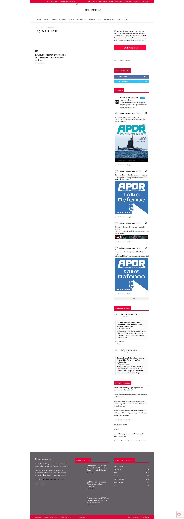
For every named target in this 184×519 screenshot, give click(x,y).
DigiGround (82, 517)
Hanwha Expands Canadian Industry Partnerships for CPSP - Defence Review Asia (130, 360)
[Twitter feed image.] (131, 142)
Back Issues (118, 1)
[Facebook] (36, 1)
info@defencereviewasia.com (53, 479)
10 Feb (138, 223)
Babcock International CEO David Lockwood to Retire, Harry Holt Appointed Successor (98, 500)
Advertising (136, 1)
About (95, 1)
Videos (111, 1)
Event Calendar (103, 1)
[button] (146, 20)
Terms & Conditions (133, 517)
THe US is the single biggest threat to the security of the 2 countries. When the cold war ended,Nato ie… (130, 401)
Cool (117, 426)
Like (145, 77)
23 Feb (138, 171)
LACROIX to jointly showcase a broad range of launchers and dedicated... (50, 57)
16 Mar (138, 113)
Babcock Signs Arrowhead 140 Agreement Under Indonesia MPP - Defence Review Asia (130, 324)
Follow (144, 81)
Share (118, 344)
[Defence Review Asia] (92, 10)
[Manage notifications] (179, 514)
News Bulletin (127, 1)
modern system (124, 417)
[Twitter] (40, 1)
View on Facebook (120, 341)
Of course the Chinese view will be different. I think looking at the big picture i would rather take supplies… (130, 410)
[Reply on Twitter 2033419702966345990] (116, 165)
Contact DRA (145, 1)
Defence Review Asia (127, 113)
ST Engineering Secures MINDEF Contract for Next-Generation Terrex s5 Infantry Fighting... (98, 468)
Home (89, 1)
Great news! (123, 422)
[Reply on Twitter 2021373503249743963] (116, 242)
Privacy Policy (144, 517)
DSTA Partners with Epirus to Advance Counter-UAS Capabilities (96, 484)
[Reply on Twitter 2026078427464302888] (116, 217)
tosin (116, 392)
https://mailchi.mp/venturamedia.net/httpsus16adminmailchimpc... (137, 256)
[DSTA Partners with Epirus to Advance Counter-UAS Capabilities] (80, 484)
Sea (37, 51)
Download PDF (130, 47)
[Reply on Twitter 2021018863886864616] (116, 294)
